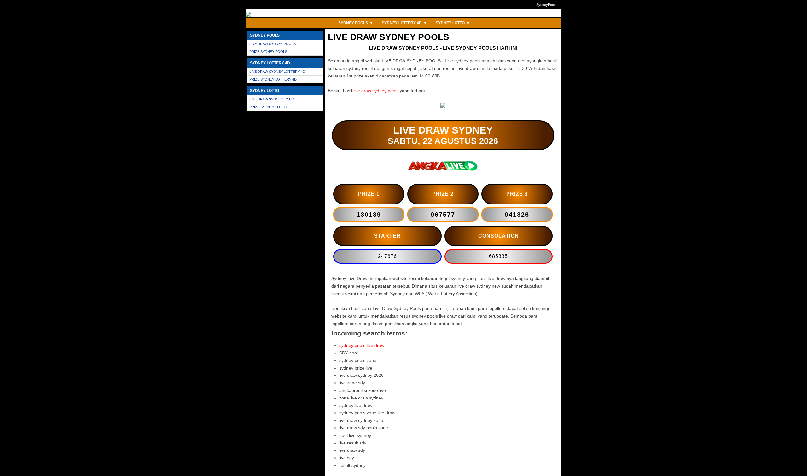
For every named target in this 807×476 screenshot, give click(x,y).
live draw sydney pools (375, 90)
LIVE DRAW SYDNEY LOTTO (272, 99)
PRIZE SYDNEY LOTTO (268, 107)
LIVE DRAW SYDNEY (443, 130)
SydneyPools (546, 5)
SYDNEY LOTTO (452, 23)
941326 (517, 214)
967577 (443, 214)
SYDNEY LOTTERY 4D (404, 23)
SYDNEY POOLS (355, 23)
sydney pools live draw (361, 345)
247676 (387, 256)
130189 (369, 214)
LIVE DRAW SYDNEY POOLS (272, 44)
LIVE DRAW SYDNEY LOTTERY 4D (277, 71)
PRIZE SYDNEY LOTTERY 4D (273, 79)
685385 (498, 256)
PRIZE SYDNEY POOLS (268, 52)
